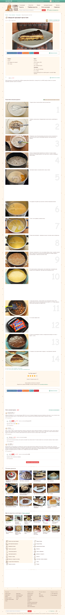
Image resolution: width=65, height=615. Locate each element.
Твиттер (32, 390)
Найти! (44, 10)
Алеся (10, 454)
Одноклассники (26, 390)
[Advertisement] (32, 90)
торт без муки (11, 369)
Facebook (20, 390)
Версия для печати (54, 390)
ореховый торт (16, 369)
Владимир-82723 (10, 412)
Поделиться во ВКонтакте (12, 390)
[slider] (32, 375)
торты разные (20, 369)
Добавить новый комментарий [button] (32, 462)
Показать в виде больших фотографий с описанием (52, 99)
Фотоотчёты (31, 5)
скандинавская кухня (26, 369)
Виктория (10, 437)
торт (7, 369)
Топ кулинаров (22, 5)
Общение (38, 5)
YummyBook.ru (11, 7)
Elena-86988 (10, 444)
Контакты (58, 5)
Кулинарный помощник (48, 5)
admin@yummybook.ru (44, 384)
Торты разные (20, 368)
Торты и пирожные (14, 368)
